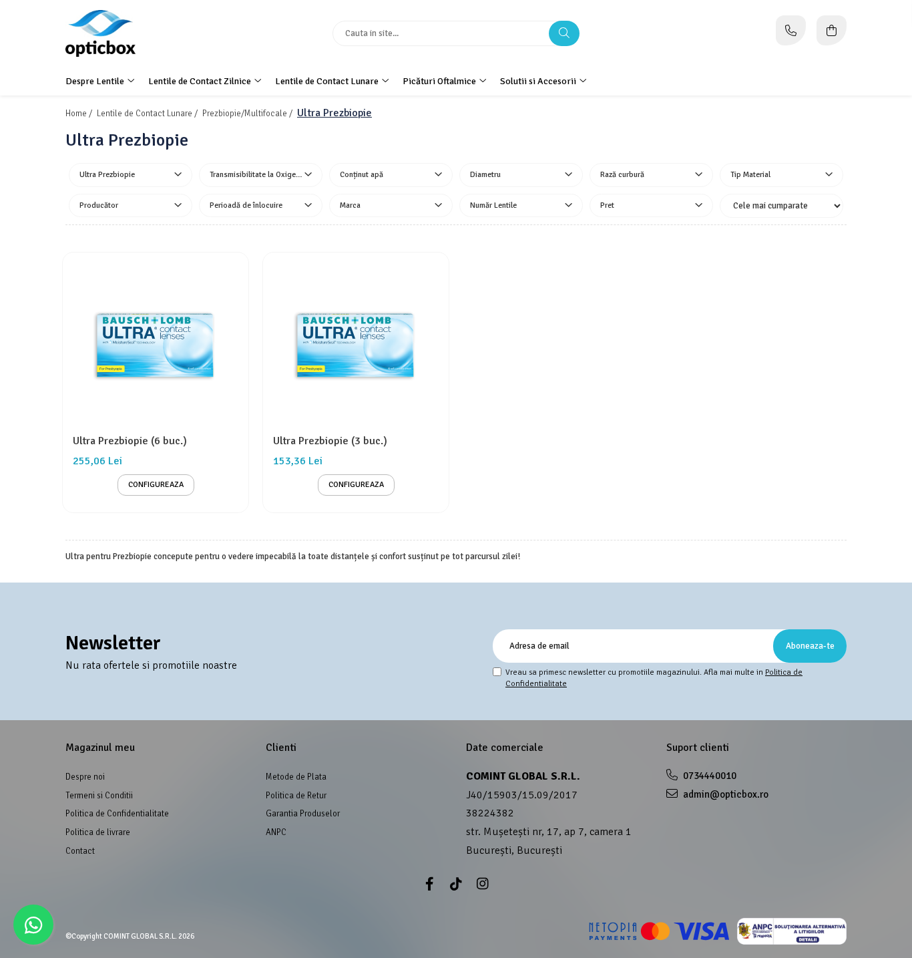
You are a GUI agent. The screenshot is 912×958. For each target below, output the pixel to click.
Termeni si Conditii (99, 795)
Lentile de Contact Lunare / (148, 113)
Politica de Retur (296, 795)
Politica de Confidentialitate (117, 813)
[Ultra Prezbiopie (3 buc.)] (356, 345)
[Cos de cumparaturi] (832, 30)
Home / (79, 113)
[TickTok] (456, 884)
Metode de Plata (296, 777)
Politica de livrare (97, 832)
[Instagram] (482, 884)
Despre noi (85, 777)
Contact (80, 851)
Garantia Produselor (303, 813)
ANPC (276, 832)
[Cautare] (564, 33)
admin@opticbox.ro (724, 794)
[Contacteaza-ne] (791, 30)
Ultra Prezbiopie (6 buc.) (130, 441)
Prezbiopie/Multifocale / (248, 113)
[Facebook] (429, 884)
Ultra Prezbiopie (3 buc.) (330, 441)
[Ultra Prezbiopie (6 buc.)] (155, 345)
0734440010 (708, 776)
